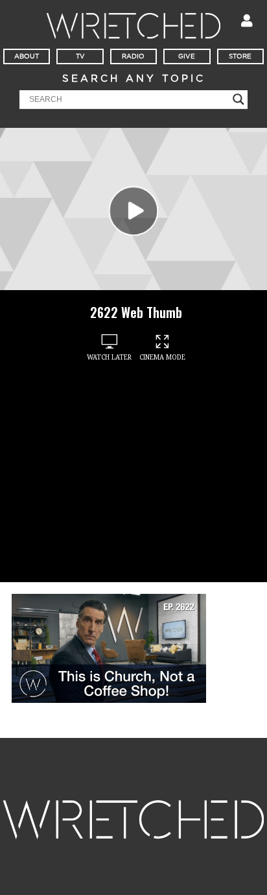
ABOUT (26, 56)
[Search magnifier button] (238, 99)
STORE (240, 56)
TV (80, 56)
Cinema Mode (162, 357)
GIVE (186, 56)
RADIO (133, 56)
